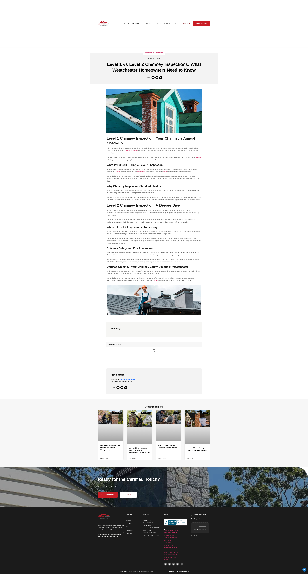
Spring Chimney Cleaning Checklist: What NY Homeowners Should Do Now (139, 450)
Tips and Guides (157, 52)
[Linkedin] (177, 564)
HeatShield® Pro (148, 23)
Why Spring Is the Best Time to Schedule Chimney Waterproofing (110, 448)
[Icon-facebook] (169, 564)
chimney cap (141, 171)
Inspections (148, 52)
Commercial (135, 23)
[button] (153, 77)
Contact (155, 280)
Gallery (158, 23)
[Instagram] (173, 564)
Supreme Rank (185, 571)
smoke (118, 171)
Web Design (172, 571)
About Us (167, 23)
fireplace (198, 157)
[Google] (165, 564)
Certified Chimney (132, 150)
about (165, 171)
